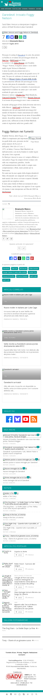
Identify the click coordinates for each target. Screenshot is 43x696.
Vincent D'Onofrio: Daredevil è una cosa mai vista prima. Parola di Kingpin (21, 440)
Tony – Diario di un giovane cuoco (16, 640)
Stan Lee (5, 60)
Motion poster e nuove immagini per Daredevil (20, 462)
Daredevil (21, 55)
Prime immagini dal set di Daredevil (16, 480)
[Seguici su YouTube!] (25, 419)
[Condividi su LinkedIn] (25, 37)
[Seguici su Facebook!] (9, 419)
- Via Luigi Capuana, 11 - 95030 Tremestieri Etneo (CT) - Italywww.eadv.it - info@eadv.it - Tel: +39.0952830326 (24, 680)
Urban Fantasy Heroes (22, 233)
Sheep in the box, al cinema (13, 517)
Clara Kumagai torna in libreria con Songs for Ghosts (27, 593)
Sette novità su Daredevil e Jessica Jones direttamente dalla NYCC (21, 345)
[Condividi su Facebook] (8, 37)
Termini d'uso (11, 653)
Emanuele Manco (17, 41)
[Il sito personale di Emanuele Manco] (11, 238)
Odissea (38, 9)
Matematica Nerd (35, 229)
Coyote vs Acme (20, 551)
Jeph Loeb (16, 107)
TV (9, 204)
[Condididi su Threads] (16, 37)
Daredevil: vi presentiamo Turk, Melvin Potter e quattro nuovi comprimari (20, 452)
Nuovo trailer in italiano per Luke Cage (20, 307)
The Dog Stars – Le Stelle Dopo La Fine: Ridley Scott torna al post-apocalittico (20, 508)
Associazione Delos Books (20, 666)
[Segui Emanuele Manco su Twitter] (7, 238)
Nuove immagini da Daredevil (14, 471)
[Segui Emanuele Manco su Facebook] (3, 238)
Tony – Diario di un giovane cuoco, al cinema (19, 539)
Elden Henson (19, 63)
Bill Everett (14, 60)
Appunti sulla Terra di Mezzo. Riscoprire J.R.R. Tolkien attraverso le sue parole (25, 606)
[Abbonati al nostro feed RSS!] (34, 419)
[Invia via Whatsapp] (20, 37)
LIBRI (15, 590)
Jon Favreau (6, 191)
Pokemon (32, 9)
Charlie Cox (20, 95)
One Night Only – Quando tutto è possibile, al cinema (19, 529)
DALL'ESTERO (9, 337)
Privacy (19, 653)
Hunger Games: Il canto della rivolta (23, 79)
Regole (25, 653)
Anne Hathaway (6, 9)
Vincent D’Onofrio (9, 97)
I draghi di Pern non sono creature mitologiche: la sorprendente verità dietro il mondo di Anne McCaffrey (25, 581)
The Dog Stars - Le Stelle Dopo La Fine (18, 628)
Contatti (21, 655)
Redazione (33, 653)
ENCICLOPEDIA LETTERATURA (23, 575)
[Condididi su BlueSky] (12, 37)
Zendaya (24, 9)
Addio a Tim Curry (9, 496)
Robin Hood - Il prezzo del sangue (24, 565)
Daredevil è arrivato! (12, 382)
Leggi (20, 555)
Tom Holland (16, 9)
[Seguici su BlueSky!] (17, 419)
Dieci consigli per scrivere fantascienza (15, 231)
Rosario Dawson (34, 97)
